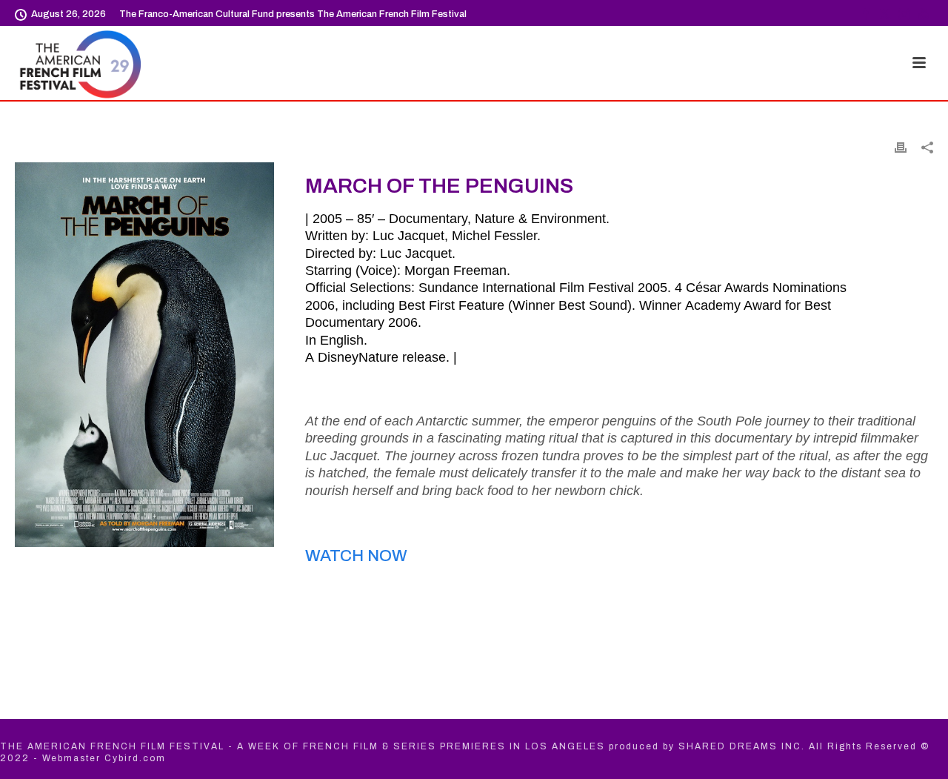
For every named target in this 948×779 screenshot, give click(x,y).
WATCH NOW (356, 556)
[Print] (901, 147)
